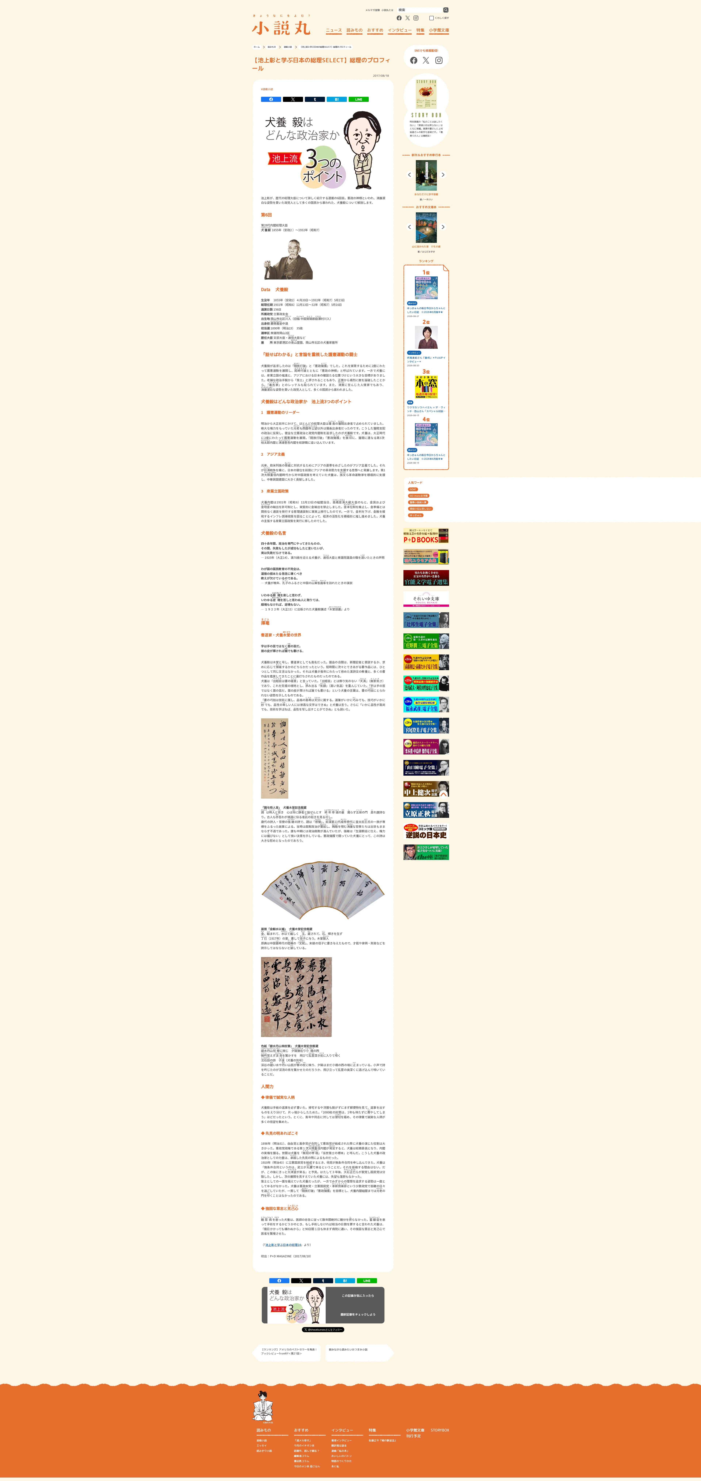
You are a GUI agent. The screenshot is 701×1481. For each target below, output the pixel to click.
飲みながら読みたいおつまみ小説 (348, 1349)
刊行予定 (413, 1435)
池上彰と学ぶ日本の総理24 (283, 1245)
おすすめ (375, 30)
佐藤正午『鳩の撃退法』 (383, 1440)
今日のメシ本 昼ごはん (307, 1466)
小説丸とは (387, 10)
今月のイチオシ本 (304, 1445)
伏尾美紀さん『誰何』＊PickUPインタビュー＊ (426, 359)
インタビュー (400, 30)
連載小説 (288, 46)
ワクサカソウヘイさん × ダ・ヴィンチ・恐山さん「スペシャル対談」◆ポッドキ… (426, 409)
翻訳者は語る (339, 1445)
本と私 (335, 1466)
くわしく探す (442, 18)
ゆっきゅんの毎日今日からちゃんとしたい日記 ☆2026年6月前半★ (426, 456)
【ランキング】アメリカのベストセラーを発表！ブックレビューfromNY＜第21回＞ (289, 1351)
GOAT (413, 489)
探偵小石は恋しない (420, 508)
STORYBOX (440, 1430)
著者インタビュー (341, 1440)
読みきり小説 (264, 1451)
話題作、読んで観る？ (306, 1451)
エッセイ (261, 1445)
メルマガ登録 (372, 10)
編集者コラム (301, 1456)
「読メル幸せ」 (303, 1440)
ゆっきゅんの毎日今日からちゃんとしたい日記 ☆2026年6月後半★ (426, 310)
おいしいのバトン (341, 1456)
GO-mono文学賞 (419, 495)
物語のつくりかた (341, 1461)
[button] (409, 174)
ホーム (257, 46)
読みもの (354, 30)
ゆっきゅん (416, 515)
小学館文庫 (439, 30)
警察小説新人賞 (418, 502)
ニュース (334, 30)
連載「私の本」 (340, 1451)
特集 (420, 30)
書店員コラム (301, 1461)
